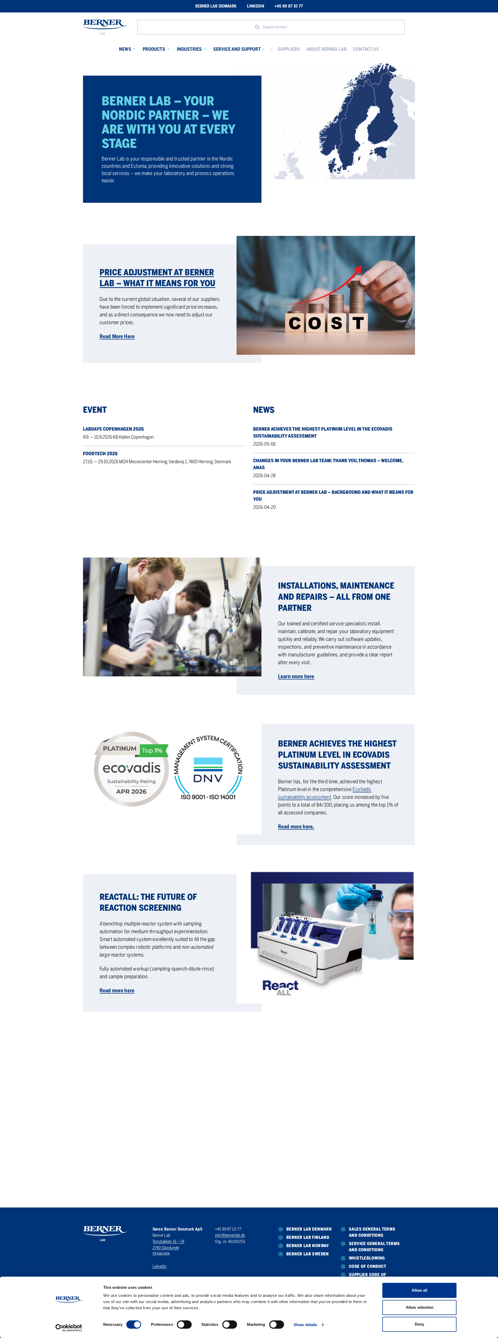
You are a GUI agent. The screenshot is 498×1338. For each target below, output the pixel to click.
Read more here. (296, 826)
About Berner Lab (326, 49)
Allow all (419, 1290)
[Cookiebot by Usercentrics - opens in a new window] (69, 1328)
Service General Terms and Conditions (374, 1246)
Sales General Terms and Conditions (372, 1232)
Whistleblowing (367, 1258)
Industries (189, 49)
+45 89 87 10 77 (288, 6)
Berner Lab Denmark (216, 6)
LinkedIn (255, 6)
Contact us (366, 49)
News (125, 49)
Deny (419, 1324)
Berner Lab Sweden (307, 1254)
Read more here (117, 990)
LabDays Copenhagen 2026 (113, 429)
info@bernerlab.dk (230, 1235)
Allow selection (419, 1307)
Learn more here (296, 676)
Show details (305, 1324)
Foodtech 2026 (100, 454)
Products (154, 49)
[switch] (184, 1324)
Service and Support (237, 49)
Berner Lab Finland (307, 1237)
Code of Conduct (367, 1266)
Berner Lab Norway (307, 1245)
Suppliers (289, 49)
